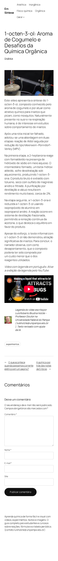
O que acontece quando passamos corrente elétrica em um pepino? (18, 366)
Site (6, 476)
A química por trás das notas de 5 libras (43, 366)
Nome (7, 449)
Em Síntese (9, 10)
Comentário (10, 414)
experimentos (12, 344)
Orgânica (8, 58)
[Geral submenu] (24, 17)
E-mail (8, 463)
